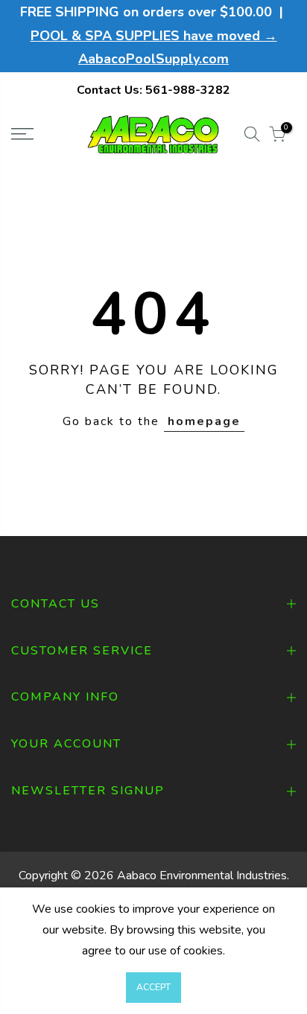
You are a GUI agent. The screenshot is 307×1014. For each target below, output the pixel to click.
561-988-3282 (187, 90)
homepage (204, 421)
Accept (153, 987)
